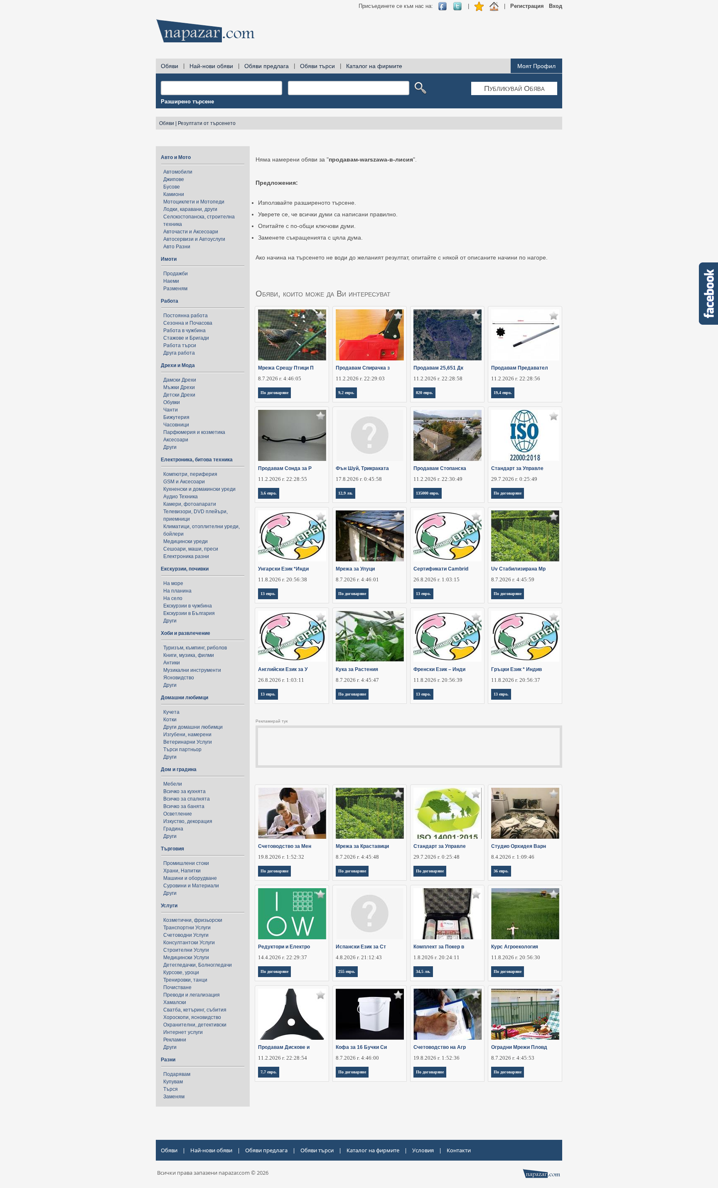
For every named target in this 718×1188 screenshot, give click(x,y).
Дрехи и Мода (178, 365)
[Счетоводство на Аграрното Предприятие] (447, 1014)
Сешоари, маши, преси (190, 549)
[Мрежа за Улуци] (370, 535)
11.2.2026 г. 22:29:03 (360, 378)
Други (170, 447)
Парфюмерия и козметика (194, 432)
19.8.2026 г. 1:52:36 (436, 1058)
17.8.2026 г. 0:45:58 (359, 479)
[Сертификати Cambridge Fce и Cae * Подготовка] (447, 535)
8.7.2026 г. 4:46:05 (279, 378)
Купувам (173, 1082)
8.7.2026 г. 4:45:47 (357, 680)
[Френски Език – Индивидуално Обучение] (447, 636)
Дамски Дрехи (179, 380)
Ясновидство (178, 678)
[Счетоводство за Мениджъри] (292, 813)
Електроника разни (186, 556)
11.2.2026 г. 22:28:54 (282, 1058)
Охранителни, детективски (194, 1025)
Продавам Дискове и (284, 1047)
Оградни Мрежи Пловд (519, 1047)
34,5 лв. (423, 971)
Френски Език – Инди (439, 669)
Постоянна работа (185, 315)
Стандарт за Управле (517, 468)
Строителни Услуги (186, 950)
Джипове (173, 179)
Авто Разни (176, 247)
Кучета (171, 712)
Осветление (177, 814)
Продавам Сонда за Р (285, 468)
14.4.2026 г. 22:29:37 (282, 957)
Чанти (170, 410)
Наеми (171, 281)
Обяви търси (317, 66)
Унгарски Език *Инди (283, 569)
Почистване (177, 987)
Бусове (171, 187)
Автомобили (177, 172)
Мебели (172, 784)
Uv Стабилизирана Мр (518, 569)
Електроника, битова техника (197, 460)
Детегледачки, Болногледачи (197, 965)
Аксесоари (175, 440)
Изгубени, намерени (187, 734)
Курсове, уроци (181, 972)
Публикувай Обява (514, 88)
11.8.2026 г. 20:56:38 (282, 579)
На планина (177, 591)
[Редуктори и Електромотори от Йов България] (292, 913)
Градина (173, 829)
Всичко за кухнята (184, 791)
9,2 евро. (346, 392)
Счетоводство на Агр (439, 1047)
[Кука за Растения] (370, 636)
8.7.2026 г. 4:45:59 (512, 579)
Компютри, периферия (190, 474)
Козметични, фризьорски (192, 920)
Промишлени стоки (186, 863)
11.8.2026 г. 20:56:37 (515, 680)
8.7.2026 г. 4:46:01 (357, 579)
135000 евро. (427, 493)
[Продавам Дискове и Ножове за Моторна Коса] (292, 1014)
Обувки (171, 402)
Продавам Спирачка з (363, 368)
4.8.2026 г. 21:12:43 (359, 957)
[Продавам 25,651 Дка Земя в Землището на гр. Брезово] (447, 334)
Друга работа (179, 353)
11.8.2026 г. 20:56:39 (437, 680)
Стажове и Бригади (186, 338)
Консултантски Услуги (189, 943)
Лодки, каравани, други (190, 209)
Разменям (175, 288)
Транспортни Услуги (187, 928)
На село (172, 598)
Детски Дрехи (179, 395)
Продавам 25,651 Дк (438, 368)
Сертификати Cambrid (440, 569)
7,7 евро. (269, 1072)
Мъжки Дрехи (179, 387)
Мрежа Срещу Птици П (286, 368)
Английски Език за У (282, 669)
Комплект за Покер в (438, 947)
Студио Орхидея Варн (518, 846)
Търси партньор (182, 749)
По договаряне (274, 392)
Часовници (176, 425)
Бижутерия (176, 417)
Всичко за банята (183, 806)
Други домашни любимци (193, 727)
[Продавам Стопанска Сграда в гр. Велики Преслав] (447, 435)
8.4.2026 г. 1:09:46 (512, 857)
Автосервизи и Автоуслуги (194, 239)
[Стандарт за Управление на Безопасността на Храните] (525, 435)
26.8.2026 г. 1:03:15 (436, 579)
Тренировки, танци (185, 980)
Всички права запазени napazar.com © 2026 (212, 1172)
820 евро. (424, 392)
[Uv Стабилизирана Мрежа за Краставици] (525, 535)
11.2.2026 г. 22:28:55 (282, 479)
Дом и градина (179, 769)
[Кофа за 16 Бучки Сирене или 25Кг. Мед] (370, 1014)
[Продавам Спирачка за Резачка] (370, 334)
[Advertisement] (411, 33)
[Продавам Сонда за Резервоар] (292, 435)
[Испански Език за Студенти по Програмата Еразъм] (370, 913)
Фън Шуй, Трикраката (362, 468)
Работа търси (179, 345)
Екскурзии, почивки (185, 569)
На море (173, 583)
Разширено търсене (187, 101)
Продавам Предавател (519, 368)
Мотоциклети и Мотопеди (193, 202)
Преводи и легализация (191, 995)
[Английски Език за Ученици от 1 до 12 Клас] (292, 636)
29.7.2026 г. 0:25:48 (436, 857)
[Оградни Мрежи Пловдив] (525, 1014)
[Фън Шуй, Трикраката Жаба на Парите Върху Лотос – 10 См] (370, 435)
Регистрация (527, 6)
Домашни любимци (184, 698)
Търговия (172, 849)
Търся (170, 1089)
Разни (168, 1060)
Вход (555, 6)
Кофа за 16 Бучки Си (361, 1047)
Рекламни (174, 1040)
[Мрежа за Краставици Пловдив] (370, 813)
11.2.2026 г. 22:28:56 (515, 378)
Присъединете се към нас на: (396, 6)
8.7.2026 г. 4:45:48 (357, 857)
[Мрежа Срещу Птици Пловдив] (292, 334)
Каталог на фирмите (374, 66)
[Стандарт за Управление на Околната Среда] (447, 813)
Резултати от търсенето (207, 123)
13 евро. (268, 593)
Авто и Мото (176, 157)
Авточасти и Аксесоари (190, 232)
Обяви (169, 66)
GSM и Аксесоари (184, 482)
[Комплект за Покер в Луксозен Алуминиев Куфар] (447, 913)
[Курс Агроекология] (525, 913)
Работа (169, 301)
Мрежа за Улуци (355, 569)
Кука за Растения (357, 669)
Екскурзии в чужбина (187, 606)
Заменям (173, 1097)
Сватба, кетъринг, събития (194, 1010)
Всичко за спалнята (186, 799)
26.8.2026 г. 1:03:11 (281, 680)
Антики (171, 663)
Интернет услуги (183, 1032)
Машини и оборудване (190, 878)
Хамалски (174, 1002)
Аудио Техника (180, 497)
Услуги (169, 906)
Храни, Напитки (182, 871)
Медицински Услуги (186, 957)
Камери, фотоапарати (189, 504)
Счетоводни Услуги (186, 935)
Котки (170, 720)
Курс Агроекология (514, 947)
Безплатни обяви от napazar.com (205, 30)
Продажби (175, 274)
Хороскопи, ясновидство (192, 1017)
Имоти (169, 259)
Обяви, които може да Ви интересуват (323, 293)
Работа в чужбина (184, 330)
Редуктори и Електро (284, 947)
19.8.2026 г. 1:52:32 (281, 857)
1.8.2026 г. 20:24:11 (436, 957)
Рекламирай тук (272, 721)
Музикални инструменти (192, 670)
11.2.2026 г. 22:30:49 (437, 479)
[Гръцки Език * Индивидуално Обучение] (525, 636)
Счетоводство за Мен (284, 846)
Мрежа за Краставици (362, 846)
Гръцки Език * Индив (516, 669)
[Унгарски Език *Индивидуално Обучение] (292, 535)
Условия (423, 1150)
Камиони (173, 194)
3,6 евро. (269, 493)
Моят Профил (536, 66)
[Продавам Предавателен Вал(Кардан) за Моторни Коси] (525, 334)
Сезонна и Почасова (187, 323)
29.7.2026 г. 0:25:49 (514, 479)
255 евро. (346, 971)
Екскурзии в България (189, 613)
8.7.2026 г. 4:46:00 (357, 1058)
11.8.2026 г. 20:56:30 (515, 957)
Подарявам (176, 1074)
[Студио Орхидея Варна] (525, 813)
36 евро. (501, 871)
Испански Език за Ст (361, 947)
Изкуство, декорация (187, 821)
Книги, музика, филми (188, 655)
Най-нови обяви (211, 66)
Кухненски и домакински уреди (199, 489)
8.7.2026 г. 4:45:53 (512, 1058)
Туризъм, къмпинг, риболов (195, 648)
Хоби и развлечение (185, 633)
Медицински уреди (185, 541)
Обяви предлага (266, 66)
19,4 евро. (503, 392)
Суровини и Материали (191, 886)
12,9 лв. (345, 493)
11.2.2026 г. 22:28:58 (437, 378)
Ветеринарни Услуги (187, 742)
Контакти (459, 1150)
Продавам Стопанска (439, 468)
